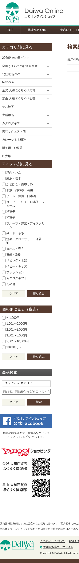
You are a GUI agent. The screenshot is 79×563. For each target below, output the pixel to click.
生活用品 (8, 115)
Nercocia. (8, 82)
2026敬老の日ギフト (15, 57)
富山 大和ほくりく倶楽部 (18, 98)
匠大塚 (6, 156)
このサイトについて (52, 541)
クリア (13, 293)
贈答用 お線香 (12, 148)
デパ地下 (8, 106)
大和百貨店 (17, 545)
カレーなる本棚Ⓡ (14, 139)
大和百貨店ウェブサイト (58, 547)
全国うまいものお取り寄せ (19, 66)
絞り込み (39, 293)
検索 (39, 402)
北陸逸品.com (37, 30)
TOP (10, 30)
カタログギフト (12, 123)
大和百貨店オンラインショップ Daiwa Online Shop (31, 12)
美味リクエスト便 (14, 131)
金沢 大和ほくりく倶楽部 (18, 90)
